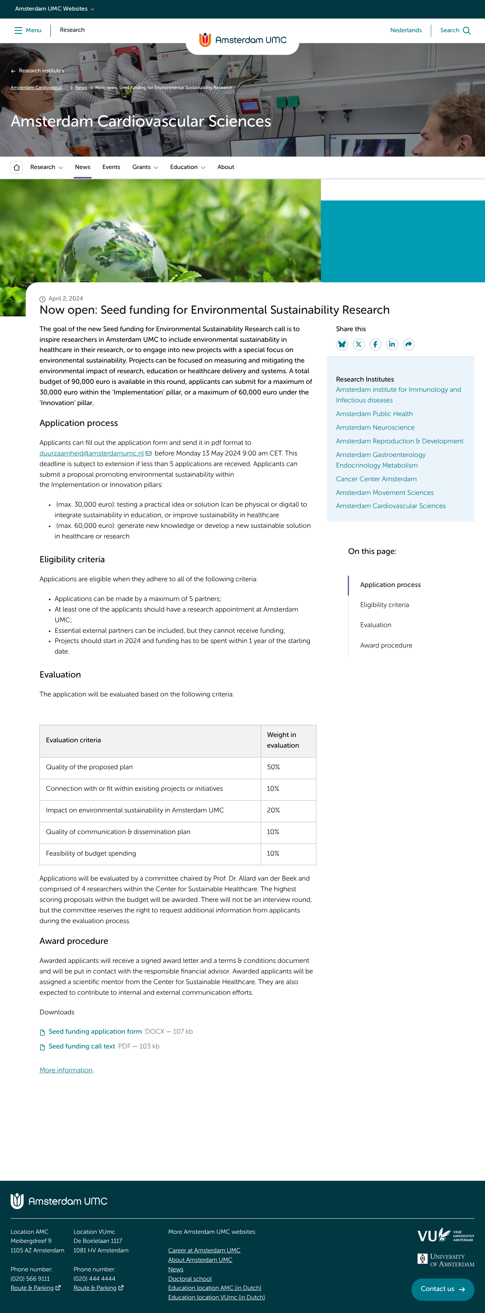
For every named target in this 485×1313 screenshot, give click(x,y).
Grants (141, 167)
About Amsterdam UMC (200, 1260)
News (81, 88)
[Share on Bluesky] (342, 344)
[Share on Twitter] (359, 344)
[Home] (17, 167)
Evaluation (376, 626)
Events (111, 167)
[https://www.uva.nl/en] (446, 1260)
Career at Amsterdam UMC (204, 1251)
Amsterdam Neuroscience (375, 428)
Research (42, 167)
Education (184, 167)
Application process (390, 585)
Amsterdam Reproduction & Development (399, 441)
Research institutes (41, 71)
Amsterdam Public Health (374, 414)
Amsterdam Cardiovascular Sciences (39, 88)
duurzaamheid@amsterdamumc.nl (91, 454)
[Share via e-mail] (409, 344)
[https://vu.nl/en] (446, 1234)
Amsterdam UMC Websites (51, 9)
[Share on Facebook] (375, 344)
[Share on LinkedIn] (392, 344)
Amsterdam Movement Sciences (385, 493)
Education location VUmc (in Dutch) (216, 1298)
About (225, 167)
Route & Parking (32, 1288)
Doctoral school (190, 1279)
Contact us (437, 1289)
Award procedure (386, 646)
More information (65, 1070)
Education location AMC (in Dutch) (214, 1288)
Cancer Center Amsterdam (376, 479)
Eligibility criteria (384, 605)
